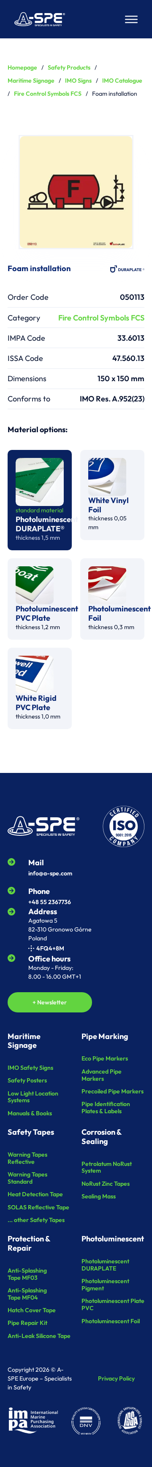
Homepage (22, 67)
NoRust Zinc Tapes (105, 1183)
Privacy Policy (116, 1378)
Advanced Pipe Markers (101, 1075)
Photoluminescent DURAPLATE (105, 1265)
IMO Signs (78, 80)
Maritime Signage (31, 80)
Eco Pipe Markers (104, 1058)
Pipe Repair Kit (27, 1323)
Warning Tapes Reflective (27, 1158)
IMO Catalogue (122, 80)
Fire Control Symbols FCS (47, 93)
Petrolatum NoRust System (106, 1167)
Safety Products (69, 67)
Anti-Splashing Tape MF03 (27, 1274)
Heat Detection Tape (35, 1194)
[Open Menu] (131, 19)
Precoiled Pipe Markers (112, 1091)
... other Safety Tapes (36, 1220)
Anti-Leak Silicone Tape (39, 1336)
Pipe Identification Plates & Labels (105, 1108)
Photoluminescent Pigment (105, 1285)
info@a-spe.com (50, 873)
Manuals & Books (30, 1113)
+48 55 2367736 (49, 902)
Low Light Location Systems (33, 1097)
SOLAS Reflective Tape (38, 1207)
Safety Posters (27, 1080)
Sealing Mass (98, 1196)
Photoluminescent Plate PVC (112, 1304)
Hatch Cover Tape (32, 1310)
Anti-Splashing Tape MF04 (27, 1294)
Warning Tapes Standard (27, 1178)
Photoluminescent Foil (110, 1321)
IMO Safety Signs (30, 1067)
